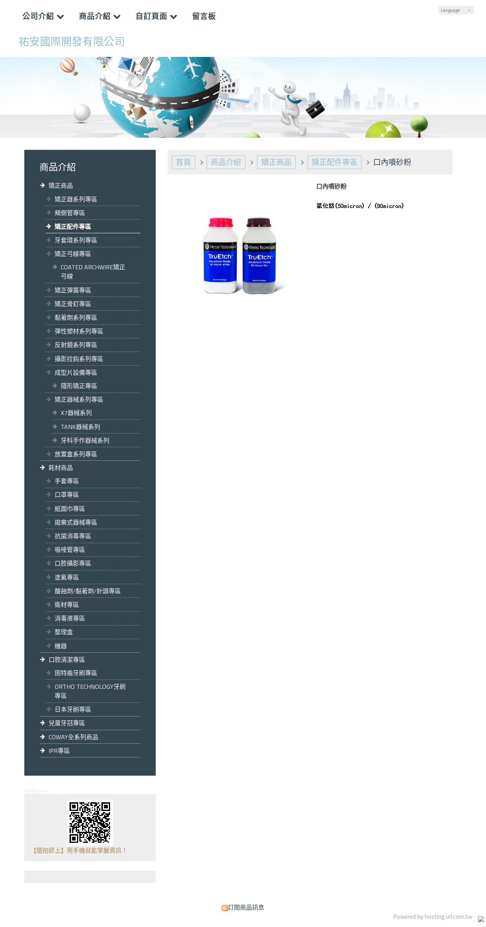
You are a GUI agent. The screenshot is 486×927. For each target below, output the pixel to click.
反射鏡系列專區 (76, 344)
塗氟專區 (67, 577)
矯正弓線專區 (73, 253)
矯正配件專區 (73, 226)
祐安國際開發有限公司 (72, 41)
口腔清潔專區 (67, 659)
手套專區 (67, 480)
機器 (61, 645)
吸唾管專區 (70, 549)
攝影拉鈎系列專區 (79, 358)
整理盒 (64, 631)
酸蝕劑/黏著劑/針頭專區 (88, 590)
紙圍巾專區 (70, 508)
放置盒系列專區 (76, 454)
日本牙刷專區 (73, 709)
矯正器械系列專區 (79, 399)
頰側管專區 (70, 212)
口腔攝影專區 (73, 563)
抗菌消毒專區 (73, 535)
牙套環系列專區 (76, 240)
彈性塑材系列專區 (79, 331)
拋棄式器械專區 (76, 522)
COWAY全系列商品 (73, 737)
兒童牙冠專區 (67, 722)
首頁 (183, 162)
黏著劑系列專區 (76, 317)
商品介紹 (226, 162)
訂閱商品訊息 (246, 907)
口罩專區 (67, 494)
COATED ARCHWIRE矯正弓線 (93, 271)
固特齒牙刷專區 (76, 672)
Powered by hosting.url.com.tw (432, 916)
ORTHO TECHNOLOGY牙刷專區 (90, 691)
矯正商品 (61, 185)
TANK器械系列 (80, 426)
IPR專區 (59, 750)
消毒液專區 (70, 618)
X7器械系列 (76, 412)
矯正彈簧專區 (73, 290)
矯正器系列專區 (76, 199)
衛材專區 (67, 604)
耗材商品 (61, 467)
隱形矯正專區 (79, 385)
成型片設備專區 (76, 372)
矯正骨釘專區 (73, 303)
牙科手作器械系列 (85, 440)
